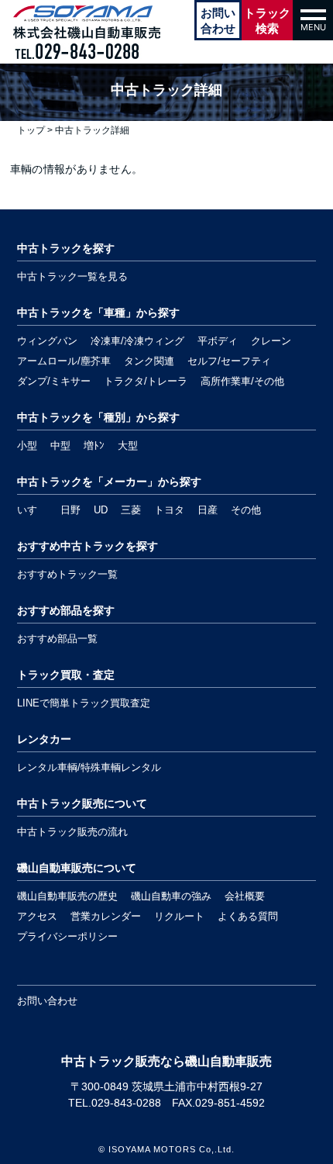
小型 (27, 445)
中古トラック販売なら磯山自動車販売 (166, 1061)
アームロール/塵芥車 (64, 361)
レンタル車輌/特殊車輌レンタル (89, 767)
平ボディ (217, 341)
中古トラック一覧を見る (72, 276)
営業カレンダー (105, 916)
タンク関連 (149, 361)
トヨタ (169, 510)
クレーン (271, 341)
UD (101, 510)
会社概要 (245, 896)
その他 (246, 510)
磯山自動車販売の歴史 (67, 896)
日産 (207, 510)
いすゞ (32, 510)
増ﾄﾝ (94, 445)
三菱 (131, 510)
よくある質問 (248, 916)
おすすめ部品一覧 (57, 638)
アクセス (37, 916)
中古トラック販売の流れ (72, 832)
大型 (128, 445)
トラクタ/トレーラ (145, 381)
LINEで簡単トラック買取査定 (83, 703)
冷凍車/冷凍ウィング (137, 341)
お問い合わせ (47, 1001)
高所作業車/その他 (242, 381)
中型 (60, 445)
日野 (70, 510)
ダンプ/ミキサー (54, 381)
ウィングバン (47, 341)
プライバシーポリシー (67, 936)
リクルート (179, 916)
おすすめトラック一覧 (67, 574)
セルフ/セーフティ (229, 361)
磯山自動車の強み (171, 896)
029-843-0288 (126, 1103)
